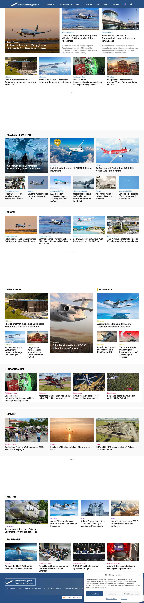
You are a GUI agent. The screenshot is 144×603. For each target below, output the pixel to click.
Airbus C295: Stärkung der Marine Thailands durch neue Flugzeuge (114, 325)
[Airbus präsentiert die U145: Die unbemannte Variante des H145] (26, 512)
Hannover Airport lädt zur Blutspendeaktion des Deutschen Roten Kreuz (118, 38)
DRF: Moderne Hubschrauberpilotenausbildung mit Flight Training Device (87, 82)
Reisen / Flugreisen (13, 42)
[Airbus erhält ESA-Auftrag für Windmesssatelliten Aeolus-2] (21, 552)
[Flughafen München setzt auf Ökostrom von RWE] (72, 430)
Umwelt (52, 444)
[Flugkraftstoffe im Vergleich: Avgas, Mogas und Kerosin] (15, 182)
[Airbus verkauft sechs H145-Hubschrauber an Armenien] (89, 382)
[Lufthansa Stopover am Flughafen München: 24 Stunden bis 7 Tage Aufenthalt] (80, 19)
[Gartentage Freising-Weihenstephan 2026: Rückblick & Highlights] (26, 430)
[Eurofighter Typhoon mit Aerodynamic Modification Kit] (107, 336)
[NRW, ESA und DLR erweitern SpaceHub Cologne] (89, 552)
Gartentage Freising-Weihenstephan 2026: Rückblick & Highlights (24, 448)
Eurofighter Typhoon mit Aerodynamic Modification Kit (106, 349)
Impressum (124, 599)
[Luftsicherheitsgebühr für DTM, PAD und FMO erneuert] (129, 182)
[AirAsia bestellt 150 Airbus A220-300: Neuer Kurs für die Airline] (117, 150)
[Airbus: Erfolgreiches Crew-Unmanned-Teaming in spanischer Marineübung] (95, 508)
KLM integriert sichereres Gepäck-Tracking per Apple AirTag (59, 197)
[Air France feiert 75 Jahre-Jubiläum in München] (106, 182)
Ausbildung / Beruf (79, 77)
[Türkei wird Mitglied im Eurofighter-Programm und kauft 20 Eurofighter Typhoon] (129, 336)
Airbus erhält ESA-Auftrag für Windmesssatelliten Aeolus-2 (18, 567)
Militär (121, 344)
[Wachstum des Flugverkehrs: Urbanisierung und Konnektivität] (26, 155)
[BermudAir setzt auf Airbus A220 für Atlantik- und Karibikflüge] (89, 225)
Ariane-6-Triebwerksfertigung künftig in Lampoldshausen (121, 567)
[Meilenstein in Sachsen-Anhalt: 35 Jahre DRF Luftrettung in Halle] (55, 382)
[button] (139, 575)
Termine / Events (107, 32)
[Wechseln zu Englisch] (125, 4)
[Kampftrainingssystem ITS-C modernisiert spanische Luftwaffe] (125, 508)
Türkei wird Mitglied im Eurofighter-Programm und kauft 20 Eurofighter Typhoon (128, 352)
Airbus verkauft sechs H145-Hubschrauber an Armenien (86, 397)
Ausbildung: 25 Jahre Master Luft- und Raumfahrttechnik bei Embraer (54, 568)
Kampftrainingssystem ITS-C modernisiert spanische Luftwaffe (124, 523)
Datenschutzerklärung (111, 599)
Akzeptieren (94, 594)
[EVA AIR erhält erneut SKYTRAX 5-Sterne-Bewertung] (72, 150)
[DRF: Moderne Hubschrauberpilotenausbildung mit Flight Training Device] (89, 66)
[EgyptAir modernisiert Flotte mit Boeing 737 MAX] (38, 182)
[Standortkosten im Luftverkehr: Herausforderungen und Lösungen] (55, 66)
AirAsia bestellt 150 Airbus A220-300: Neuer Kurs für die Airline (115, 169)
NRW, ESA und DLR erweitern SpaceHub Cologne (86, 567)
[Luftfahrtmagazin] (27, 4)
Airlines (52, 165)
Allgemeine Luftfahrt (14, 163)
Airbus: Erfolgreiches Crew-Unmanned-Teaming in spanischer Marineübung (93, 523)
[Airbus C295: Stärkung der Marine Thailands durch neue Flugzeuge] (118, 306)
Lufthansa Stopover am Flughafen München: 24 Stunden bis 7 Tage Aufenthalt (79, 38)
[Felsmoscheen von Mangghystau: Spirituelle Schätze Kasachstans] (32, 30)
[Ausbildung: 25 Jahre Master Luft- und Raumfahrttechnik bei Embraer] (55, 552)
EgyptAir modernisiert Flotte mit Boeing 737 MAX (38, 196)
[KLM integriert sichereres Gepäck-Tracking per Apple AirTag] (60, 182)
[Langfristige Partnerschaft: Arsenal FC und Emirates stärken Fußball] (123, 66)
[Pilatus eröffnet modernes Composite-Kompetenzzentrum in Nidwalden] (21, 66)
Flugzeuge (100, 321)
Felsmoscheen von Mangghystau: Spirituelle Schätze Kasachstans (20, 240)
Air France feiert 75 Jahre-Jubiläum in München (105, 196)
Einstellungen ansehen (131, 594)
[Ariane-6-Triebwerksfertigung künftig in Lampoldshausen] (123, 552)
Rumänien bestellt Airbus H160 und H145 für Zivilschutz (121, 397)
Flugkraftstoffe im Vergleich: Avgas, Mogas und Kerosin (14, 196)
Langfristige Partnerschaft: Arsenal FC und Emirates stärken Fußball (122, 82)
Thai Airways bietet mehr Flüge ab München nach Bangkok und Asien (122, 240)
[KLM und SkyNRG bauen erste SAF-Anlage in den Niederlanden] (117, 430)
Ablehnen (112, 594)
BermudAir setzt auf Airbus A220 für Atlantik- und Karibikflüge (88, 240)
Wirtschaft (8, 77)
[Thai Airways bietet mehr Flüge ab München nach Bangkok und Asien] (123, 225)
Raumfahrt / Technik (79, 563)
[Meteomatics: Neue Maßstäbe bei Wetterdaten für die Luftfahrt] (83, 182)
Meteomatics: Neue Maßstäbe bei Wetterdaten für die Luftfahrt (82, 197)
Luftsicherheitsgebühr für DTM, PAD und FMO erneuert (128, 196)
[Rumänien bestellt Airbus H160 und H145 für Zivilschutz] (123, 382)
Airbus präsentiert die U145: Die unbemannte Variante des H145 (21, 530)
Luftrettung (42, 393)
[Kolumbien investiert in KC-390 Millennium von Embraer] (71, 323)
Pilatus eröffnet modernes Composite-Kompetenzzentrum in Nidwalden (20, 82)
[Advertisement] (72, 109)
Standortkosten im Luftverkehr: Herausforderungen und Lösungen (55, 81)
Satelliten (8, 563)
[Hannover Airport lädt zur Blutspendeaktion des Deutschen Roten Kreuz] (120, 19)
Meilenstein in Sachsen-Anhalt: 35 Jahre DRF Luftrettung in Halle (54, 397)
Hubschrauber (77, 393)
